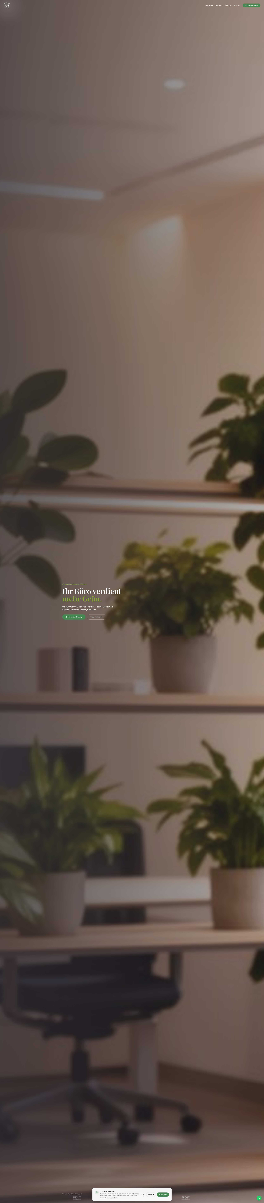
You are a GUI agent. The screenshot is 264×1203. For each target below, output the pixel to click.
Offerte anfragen (252, 5)
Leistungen (209, 5)
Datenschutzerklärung (111, 1198)
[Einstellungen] (143, 1195)
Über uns (228, 5)
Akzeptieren (163, 1194)
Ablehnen (151, 1194)
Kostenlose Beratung (75, 617)
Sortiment (219, 5)
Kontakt (237, 5)
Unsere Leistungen (97, 617)
